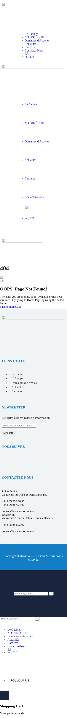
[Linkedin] (6, 459)
